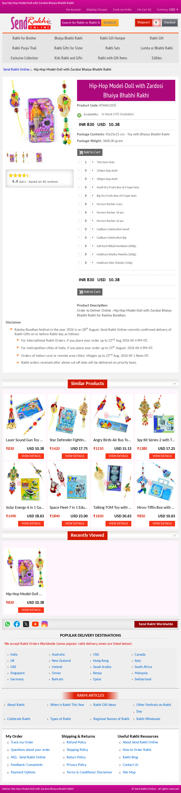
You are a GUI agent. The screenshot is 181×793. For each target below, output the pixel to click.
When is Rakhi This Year (67, 705)
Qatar (97, 679)
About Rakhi (16, 705)
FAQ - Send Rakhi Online (28, 757)
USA (96, 654)
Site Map (129, 772)
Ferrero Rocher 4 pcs (109, 204)
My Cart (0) (144, 9)
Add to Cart (92, 152)
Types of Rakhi (60, 719)
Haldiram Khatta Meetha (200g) (116, 254)
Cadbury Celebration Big (111, 237)
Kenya (97, 673)
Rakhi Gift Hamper (112, 38)
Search (110, 22)
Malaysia (141, 673)
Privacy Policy (76, 765)
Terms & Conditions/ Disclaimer (89, 772)
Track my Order (122, 9)
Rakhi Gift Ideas (104, 705)
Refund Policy (76, 742)
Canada (140, 654)
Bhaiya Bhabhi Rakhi (69, 38)
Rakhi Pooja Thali (24, 47)
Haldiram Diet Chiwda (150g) (114, 263)
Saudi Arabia (102, 667)
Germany (17, 679)
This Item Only (105, 162)
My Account (73, 9)
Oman (56, 673)
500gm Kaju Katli (107, 179)
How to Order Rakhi (137, 750)
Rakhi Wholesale (148, 719)
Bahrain (57, 679)
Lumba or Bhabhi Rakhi (157, 47)
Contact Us (130, 765)
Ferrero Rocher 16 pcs (110, 212)
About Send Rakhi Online (140, 742)
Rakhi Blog (130, 757)
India (13, 654)
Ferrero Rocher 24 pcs (110, 221)
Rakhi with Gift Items (112, 57)
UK (12, 661)
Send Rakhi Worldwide (156, 624)
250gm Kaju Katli (107, 170)
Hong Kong (101, 661)
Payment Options (23, 772)
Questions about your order (30, 750)
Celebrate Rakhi (18, 719)
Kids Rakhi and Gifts (68, 57)
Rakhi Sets (113, 47)
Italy (138, 661)
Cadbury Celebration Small (113, 229)
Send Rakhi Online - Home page (31, 23)
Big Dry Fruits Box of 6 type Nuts (116, 196)
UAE (13, 667)
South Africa (143, 667)
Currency (168, 9)
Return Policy (76, 757)
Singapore (17, 673)
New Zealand (61, 661)
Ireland (57, 667)
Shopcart (143, 22)
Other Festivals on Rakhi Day (153, 708)
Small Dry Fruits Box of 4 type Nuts (118, 187)
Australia (58, 654)
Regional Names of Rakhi (111, 719)
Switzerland (143, 679)
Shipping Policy (77, 750)
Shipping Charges (96, 9)
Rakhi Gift (157, 38)
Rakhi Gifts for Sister (68, 47)
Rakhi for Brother (24, 38)
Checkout (169, 22)
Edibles (157, 57)
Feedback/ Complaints (27, 765)
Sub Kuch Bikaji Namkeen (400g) (116, 246)
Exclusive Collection (24, 57)
